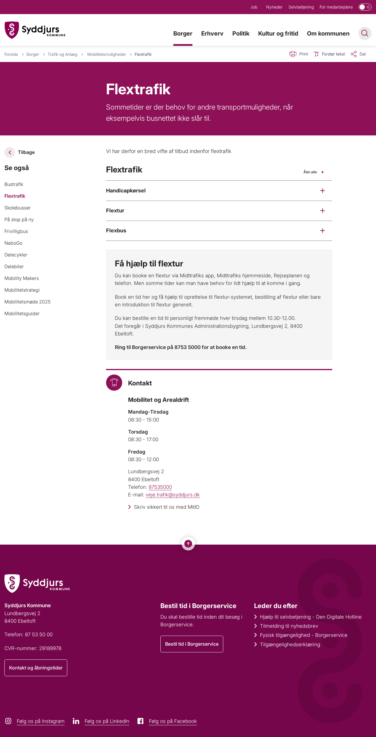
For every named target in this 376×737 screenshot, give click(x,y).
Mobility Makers (21, 278)
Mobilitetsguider (22, 313)
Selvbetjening (301, 6)
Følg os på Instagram (41, 721)
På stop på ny (19, 219)
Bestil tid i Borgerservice (192, 644)
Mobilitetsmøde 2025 (27, 302)
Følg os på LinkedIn (107, 721)
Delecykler (15, 255)
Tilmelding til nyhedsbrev (289, 626)
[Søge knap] (365, 33)
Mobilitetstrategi (22, 290)
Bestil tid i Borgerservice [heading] (198, 606)
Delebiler (14, 266)
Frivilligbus (16, 231)
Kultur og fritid (278, 33)
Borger (182, 33)
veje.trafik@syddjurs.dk (173, 495)
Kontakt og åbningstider (36, 668)
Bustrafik (13, 184)
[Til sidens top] (188, 543)
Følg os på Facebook (173, 721)
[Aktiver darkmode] (365, 7)
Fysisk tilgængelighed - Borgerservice (304, 635)
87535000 (160, 487)
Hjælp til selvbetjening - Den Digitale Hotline (311, 617)
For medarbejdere (336, 6)
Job (253, 6)
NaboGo (13, 243)
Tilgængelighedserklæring (290, 644)
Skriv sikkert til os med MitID (166, 507)
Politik (240, 33)
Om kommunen (328, 33)
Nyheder (274, 6)
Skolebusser (17, 208)
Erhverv (212, 33)
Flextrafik (14, 196)
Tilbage (26, 152)
